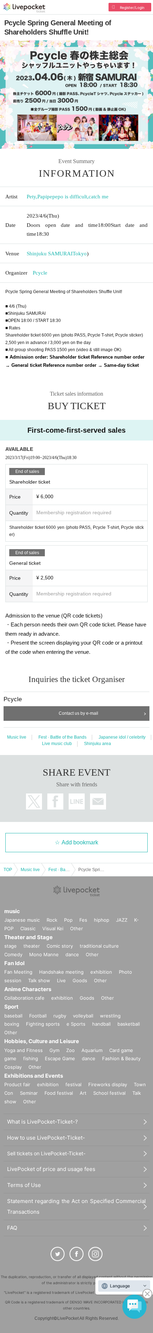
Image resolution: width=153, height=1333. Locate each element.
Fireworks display (107, 1084)
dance (72, 954)
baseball (13, 1016)
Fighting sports (43, 1024)
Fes (83, 920)
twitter (34, 801)
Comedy (13, 954)
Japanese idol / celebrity (122, 737)
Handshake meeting (61, 972)
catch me (99, 196)
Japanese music (22, 920)
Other (76, 928)
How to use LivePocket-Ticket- (46, 1137)
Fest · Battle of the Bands (62, 737)
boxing (11, 1024)
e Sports (76, 1024)
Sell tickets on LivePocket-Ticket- (46, 1153)
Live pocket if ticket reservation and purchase (24, 8)
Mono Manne (44, 954)
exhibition (101, 972)
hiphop (101, 920)
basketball (128, 1024)
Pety (31, 196)
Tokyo (80, 253)
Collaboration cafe (24, 998)
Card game (121, 1050)
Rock (52, 920)
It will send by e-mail (98, 801)
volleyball (83, 1016)
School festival (109, 1093)
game (10, 1058)
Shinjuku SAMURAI (50, 253)
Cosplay (13, 1067)
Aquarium (91, 1050)
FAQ (12, 1227)
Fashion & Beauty (121, 1058)
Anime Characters (27, 989)
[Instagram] (95, 1254)
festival (73, 1084)
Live (61, 980)
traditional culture (99, 946)
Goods (80, 980)
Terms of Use (24, 1185)
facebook (55, 801)
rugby (59, 1016)
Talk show (39, 980)
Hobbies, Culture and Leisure (41, 1041)
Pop (68, 920)
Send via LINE (77, 801)
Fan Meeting (18, 972)
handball (101, 1024)
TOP (8, 869)
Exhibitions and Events (33, 1075)
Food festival (58, 1093)
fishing (30, 1058)
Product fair (17, 1084)
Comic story (60, 946)
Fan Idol (14, 963)
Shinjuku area (97, 743)
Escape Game (60, 1058)
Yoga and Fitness (23, 1050)
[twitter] (58, 1254)
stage (10, 946)
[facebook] (76, 1254)
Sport (11, 1006)
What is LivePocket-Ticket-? (42, 1121)
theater (31, 946)
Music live (16, 737)
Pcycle (40, 273)
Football (38, 1016)
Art (83, 1093)
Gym (54, 1050)
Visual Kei (52, 928)
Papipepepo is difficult (62, 196)
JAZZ (121, 920)
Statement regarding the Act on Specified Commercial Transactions (76, 1206)
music (12, 911)
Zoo (70, 1050)
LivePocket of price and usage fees (51, 1169)
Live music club (57, 743)
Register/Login (132, 7)
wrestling (110, 1016)
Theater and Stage (28, 937)
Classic (28, 928)
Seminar (29, 1093)
